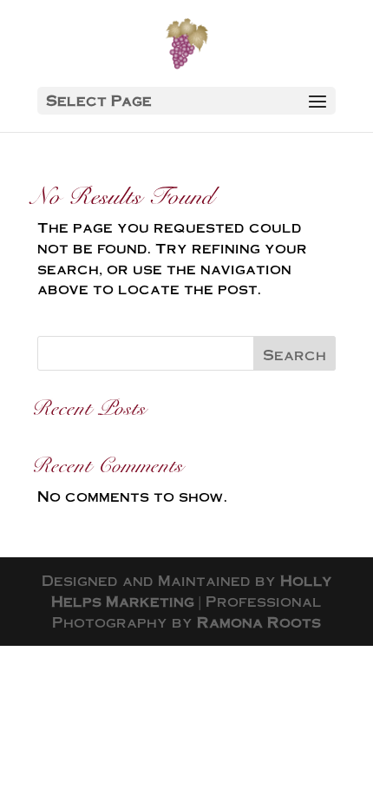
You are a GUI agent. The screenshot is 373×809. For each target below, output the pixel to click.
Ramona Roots (259, 622)
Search (294, 354)
